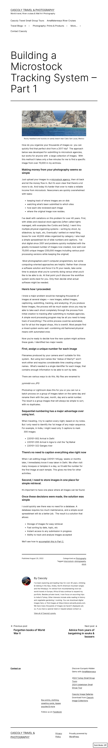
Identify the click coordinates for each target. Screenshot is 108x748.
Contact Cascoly (19, 31)
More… (74, 26)
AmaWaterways (89, 671)
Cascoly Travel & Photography (32, 10)
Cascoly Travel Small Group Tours (27, 20)
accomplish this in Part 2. (51, 541)
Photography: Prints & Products (48, 26)
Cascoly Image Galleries (82, 694)
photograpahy (80, 561)
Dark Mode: (98, 745)
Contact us (16, 668)
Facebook (57, 712)
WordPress (74, 737)
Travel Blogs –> (18, 26)
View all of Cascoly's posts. (45, 613)
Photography (81, 558)
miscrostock (69, 561)
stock (84, 564)
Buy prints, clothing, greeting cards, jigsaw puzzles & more (51, 703)
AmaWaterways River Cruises (61, 20)
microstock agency (60, 179)
